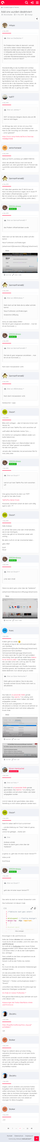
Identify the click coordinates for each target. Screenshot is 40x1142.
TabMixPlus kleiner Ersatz (10, 500)
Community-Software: (20, 1139)
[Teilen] (37, 19)
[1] (4, 912)
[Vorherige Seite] (9, 1128)
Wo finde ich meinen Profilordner (13, 993)
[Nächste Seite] (31, 1128)
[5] (4, 921)
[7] (4, 925)
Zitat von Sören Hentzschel (16, 676)
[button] (31, 908)
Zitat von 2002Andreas (15, 298)
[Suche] (26, 3)
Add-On (17, 697)
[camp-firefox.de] (3, 3)
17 (20, 1128)
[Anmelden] (32, 2)
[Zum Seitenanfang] (36, 1138)
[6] (4, 923)
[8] (4, 927)
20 (27, 1128)
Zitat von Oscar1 (12, 475)
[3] (4, 916)
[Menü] (37, 3)
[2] (4, 914)
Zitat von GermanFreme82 (16, 220)
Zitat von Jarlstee (13, 110)
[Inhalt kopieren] (35, 908)
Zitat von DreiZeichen (14, 38)
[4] (4, 918)
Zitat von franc (12, 783)
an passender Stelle (18, 695)
